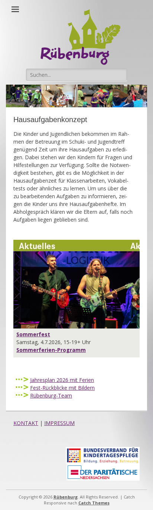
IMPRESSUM (59, 422)
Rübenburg (65, 497)
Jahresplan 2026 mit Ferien (62, 379)
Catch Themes (94, 503)
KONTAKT (25, 422)
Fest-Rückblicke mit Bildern (62, 387)
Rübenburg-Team (51, 395)
